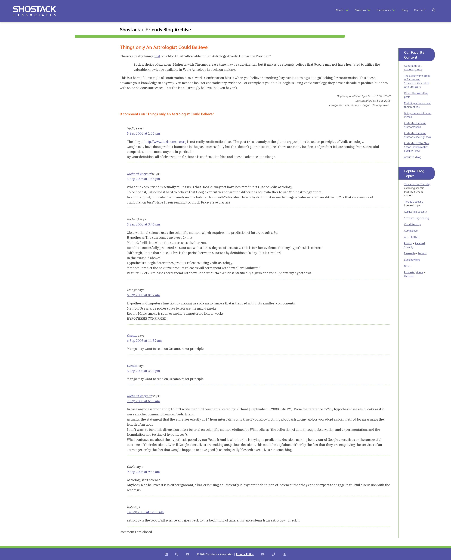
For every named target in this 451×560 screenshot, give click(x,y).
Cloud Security (412, 224)
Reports (422, 253)
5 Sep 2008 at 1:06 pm (143, 133)
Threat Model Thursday (417, 184)
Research (409, 253)
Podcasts (409, 272)
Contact (420, 10)
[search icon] (433, 10)
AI (405, 236)
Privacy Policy (245, 554)
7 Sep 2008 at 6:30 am (143, 401)
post (157, 56)
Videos (419, 272)
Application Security (415, 211)
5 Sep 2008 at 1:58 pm (143, 179)
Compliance (411, 230)
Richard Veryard (139, 174)
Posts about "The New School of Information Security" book (416, 146)
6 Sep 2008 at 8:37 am (143, 295)
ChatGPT (415, 236)
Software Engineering (416, 217)
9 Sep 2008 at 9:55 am (143, 472)
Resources (384, 10)
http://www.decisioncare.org (165, 142)
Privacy (408, 243)
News (407, 266)
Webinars (409, 276)
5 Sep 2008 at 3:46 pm (143, 224)
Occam (132, 335)
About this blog (412, 156)
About (339, 10)
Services (360, 10)
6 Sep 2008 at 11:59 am (144, 341)
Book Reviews (412, 259)
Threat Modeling (413, 201)
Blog (405, 10)
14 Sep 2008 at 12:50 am (145, 512)
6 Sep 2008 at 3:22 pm (143, 371)
